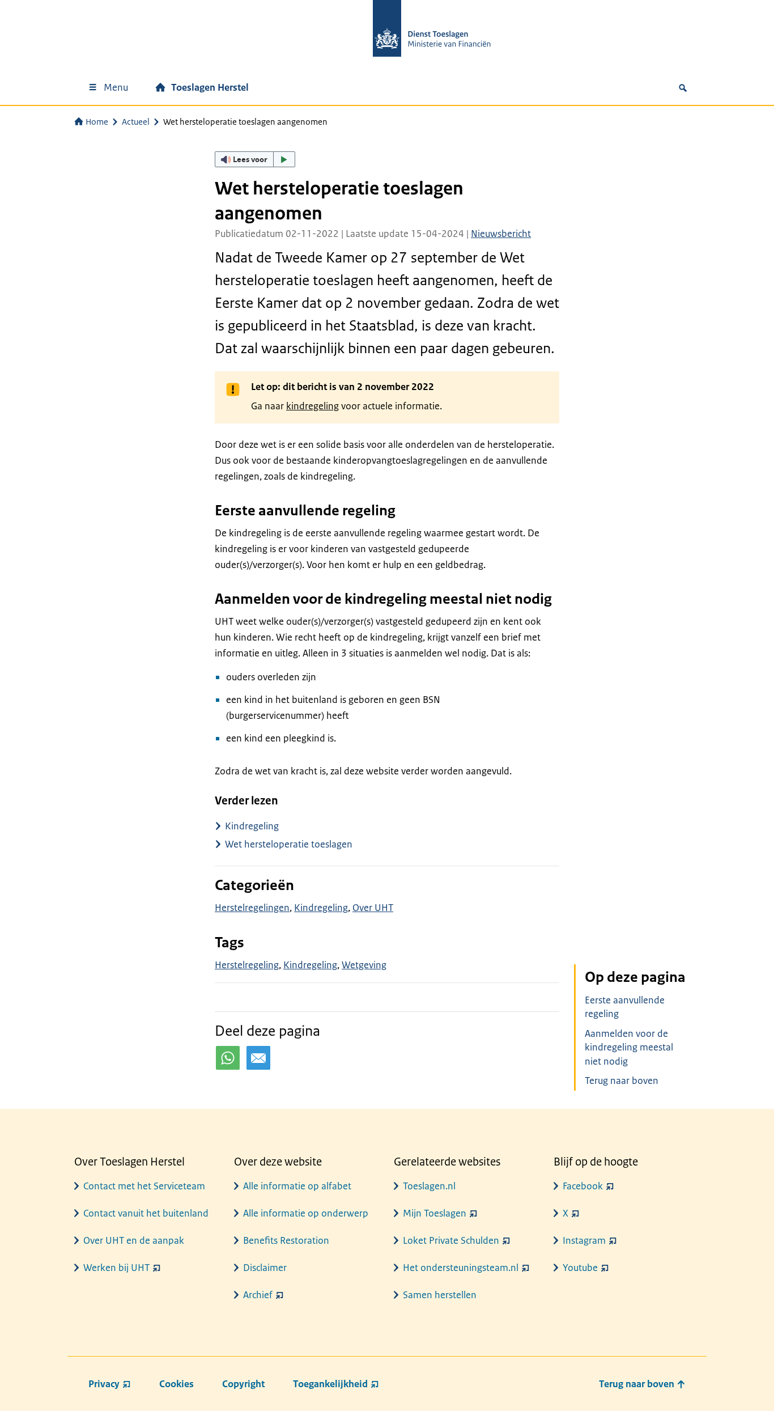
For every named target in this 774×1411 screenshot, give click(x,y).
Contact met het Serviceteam (144, 1186)
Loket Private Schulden (451, 1240)
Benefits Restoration (286, 1240)
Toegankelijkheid (330, 1384)
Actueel (136, 121)
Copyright (243, 1384)
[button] (255, 159)
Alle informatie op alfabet (297, 1186)
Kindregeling (252, 826)
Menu (116, 87)
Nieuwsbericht (501, 233)
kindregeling (312, 406)
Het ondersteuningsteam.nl (460, 1267)
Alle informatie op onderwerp (305, 1213)
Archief (258, 1295)
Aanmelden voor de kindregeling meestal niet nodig (629, 1047)
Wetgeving (364, 965)
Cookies (176, 1384)
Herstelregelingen (252, 907)
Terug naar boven (621, 1080)
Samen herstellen (440, 1295)
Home (97, 121)
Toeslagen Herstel (210, 87)
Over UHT (372, 907)
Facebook (583, 1186)
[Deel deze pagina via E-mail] (258, 1058)
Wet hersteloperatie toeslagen (288, 844)
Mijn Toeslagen (434, 1213)
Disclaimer (265, 1267)
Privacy (104, 1384)
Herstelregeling (247, 965)
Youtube (580, 1267)
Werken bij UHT (116, 1267)
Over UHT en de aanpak (133, 1240)
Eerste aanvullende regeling (625, 1007)
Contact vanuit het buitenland (146, 1213)
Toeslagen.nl (429, 1186)
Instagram (584, 1240)
